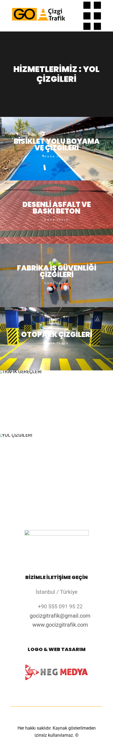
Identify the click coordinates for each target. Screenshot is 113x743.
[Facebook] (97, 5)
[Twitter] (97, 15)
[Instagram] (87, 15)
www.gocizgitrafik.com (60, 624)
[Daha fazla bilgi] (72, 15)
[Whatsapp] (87, 26)
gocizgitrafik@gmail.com (60, 615)
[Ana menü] (72, 26)
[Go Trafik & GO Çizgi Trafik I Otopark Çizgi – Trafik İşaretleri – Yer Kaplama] (38, 15)
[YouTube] (97, 26)
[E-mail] (87, 5)
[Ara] (72, 5)
